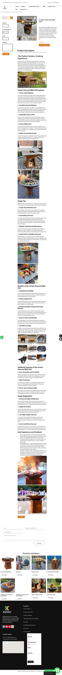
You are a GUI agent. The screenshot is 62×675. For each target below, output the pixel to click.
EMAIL (4, 36)
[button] (35, 18)
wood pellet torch (26, 631)
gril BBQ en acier (7, 12)
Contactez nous (23, 9)
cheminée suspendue (27, 615)
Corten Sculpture (26, 608)
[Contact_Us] (57, 670)
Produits (23, 6)
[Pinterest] (9, 626)
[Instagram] (12, 626)
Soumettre (5, 53)
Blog (16, 9)
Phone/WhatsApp (6, 29)
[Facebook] (3, 626)
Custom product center (34, 6)
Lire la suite (4, 574)
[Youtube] (6, 626)
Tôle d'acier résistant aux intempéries (31, 618)
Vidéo (44, 6)
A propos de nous (51, 6)
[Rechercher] (11, 18)
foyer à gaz (25, 621)
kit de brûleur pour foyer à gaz (29, 625)
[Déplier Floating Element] (1, 337)
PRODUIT (4, 23)
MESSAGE (4, 42)
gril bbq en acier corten (28, 612)
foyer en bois (26, 628)
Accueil (17, 6)
